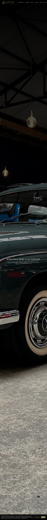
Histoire (32, 2)
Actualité (27, 2)
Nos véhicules (20, 2)
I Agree (43, 517)
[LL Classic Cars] (8, 2)
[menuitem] (21, 2)
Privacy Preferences (37, 517)
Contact (41, 2)
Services (36, 2)
